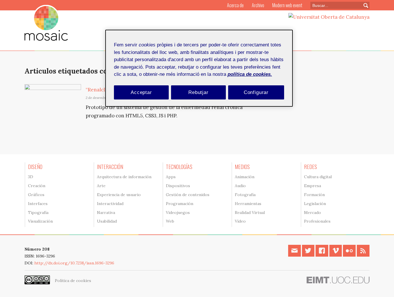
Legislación (315, 203)
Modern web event (287, 5)
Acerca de (235, 5)
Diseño (35, 166)
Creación (36, 185)
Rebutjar (198, 92)
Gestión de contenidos (187, 194)
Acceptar (141, 92)
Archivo (258, 5)
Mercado (312, 212)
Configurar (256, 92)
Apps (171, 176)
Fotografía (245, 194)
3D (30, 176)
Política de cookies (73, 280)
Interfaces (38, 203)
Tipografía (38, 212)
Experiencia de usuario (119, 194)
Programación (179, 203)
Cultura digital (318, 176)
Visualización (40, 221)
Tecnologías (179, 166)
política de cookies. (250, 74)
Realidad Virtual (250, 212)
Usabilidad (107, 221)
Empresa (312, 185)
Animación (244, 176)
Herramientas (248, 203)
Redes (310, 166)
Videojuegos (178, 212)
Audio (240, 185)
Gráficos (36, 194)
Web (170, 221)
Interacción (110, 166)
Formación (314, 194)
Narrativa (106, 212)
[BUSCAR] (363, 5)
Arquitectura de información (124, 176)
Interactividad (110, 203)
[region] (199, 68)
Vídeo (240, 221)
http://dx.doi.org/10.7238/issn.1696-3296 (74, 263)
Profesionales (317, 221)
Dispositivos (178, 185)
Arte (101, 185)
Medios (242, 166)
